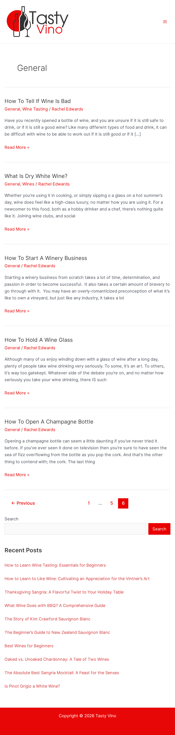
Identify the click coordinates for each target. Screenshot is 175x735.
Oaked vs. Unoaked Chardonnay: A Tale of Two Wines (57, 659)
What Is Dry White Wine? (36, 176)
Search (11, 518)
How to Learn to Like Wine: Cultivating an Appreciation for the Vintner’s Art (77, 578)
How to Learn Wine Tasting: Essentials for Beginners (55, 565)
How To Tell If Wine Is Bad (38, 101)
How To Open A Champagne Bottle (49, 421)
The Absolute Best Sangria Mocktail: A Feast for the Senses (62, 672)
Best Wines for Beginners (29, 645)
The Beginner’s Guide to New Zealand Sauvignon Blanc (57, 632)
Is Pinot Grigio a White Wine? (32, 686)
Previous (23, 503)
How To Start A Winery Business (46, 258)
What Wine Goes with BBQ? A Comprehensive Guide (55, 605)
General (12, 108)
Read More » (17, 147)
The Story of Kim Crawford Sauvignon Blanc (47, 619)
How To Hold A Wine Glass (39, 340)
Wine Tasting (35, 108)
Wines (28, 183)
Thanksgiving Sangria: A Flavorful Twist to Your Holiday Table (64, 592)
